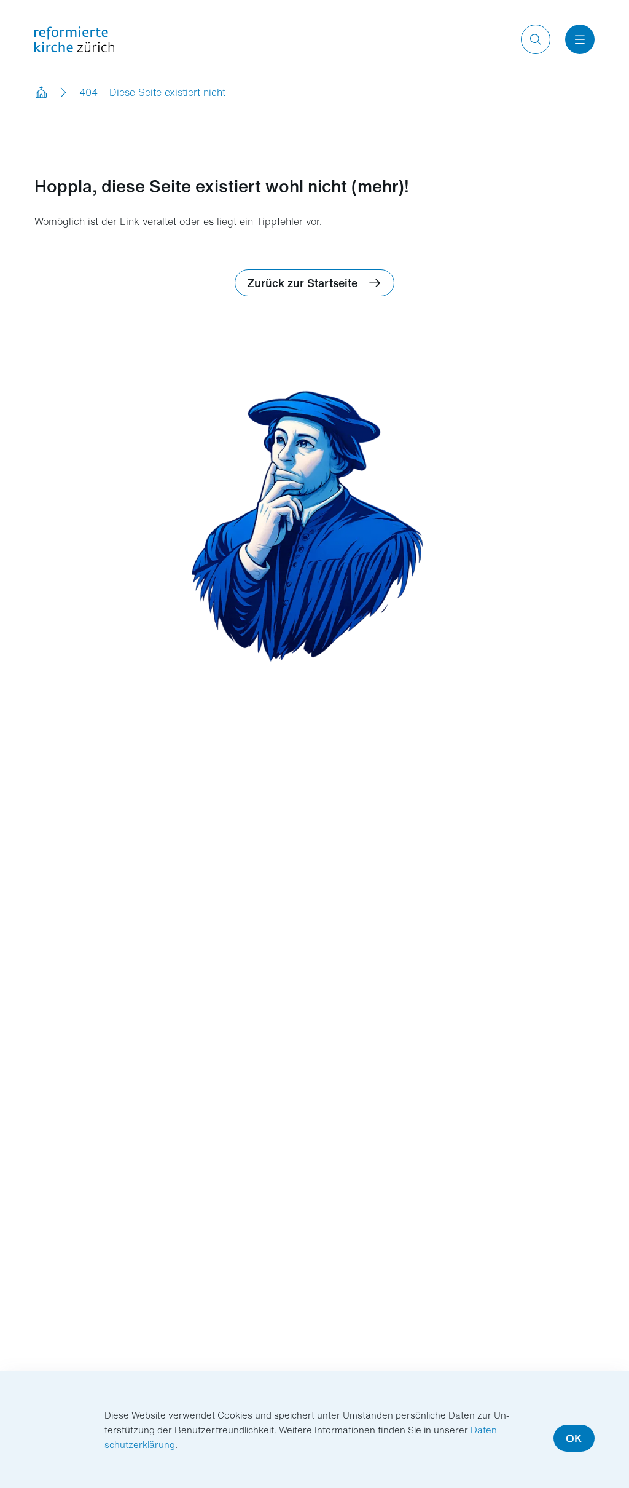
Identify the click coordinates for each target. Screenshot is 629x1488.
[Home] (41, 92)
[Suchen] (535, 39)
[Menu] (580, 39)
